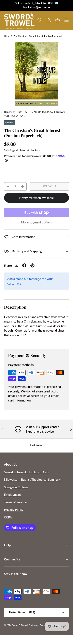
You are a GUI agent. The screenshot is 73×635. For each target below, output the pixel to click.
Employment (12, 494)
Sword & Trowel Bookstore (25, 625)
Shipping (9, 150)
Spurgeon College (16, 487)
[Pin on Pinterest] (32, 265)
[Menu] (66, 20)
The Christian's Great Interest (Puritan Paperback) (38, 36)
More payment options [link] (36, 222)
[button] (57, 20)
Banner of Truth (13, 112)
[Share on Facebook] (24, 265)
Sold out (49, 186)
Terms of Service (15, 502)
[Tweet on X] (16, 265)
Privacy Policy (13, 509)
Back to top (36, 445)
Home (7, 36)
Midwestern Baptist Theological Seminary (32, 479)
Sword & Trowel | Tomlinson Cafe (26, 472)
